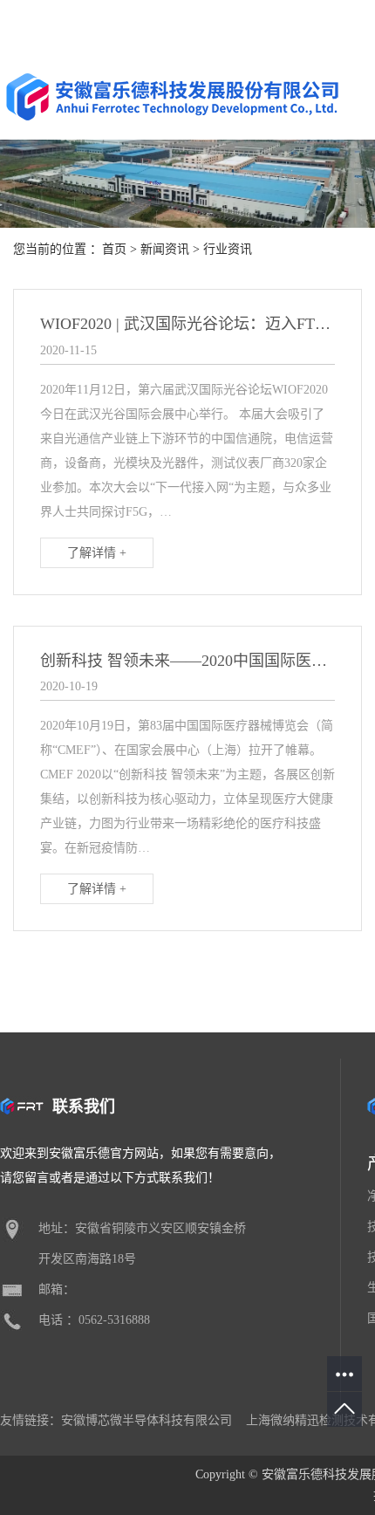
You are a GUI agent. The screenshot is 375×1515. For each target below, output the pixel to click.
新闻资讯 (164, 249)
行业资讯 (227, 249)
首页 (114, 249)
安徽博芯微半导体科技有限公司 (146, 1420)
